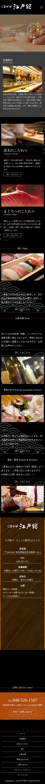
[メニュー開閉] (41, 7)
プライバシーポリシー (22, 770)
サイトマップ (23, 775)
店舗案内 (22, 739)
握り (22, 749)
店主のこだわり (22, 744)
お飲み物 (22, 754)
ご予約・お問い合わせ (21, 712)
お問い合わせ (23, 765)
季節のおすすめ (22, 759)
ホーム (22, 733)
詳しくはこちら (12, 174)
